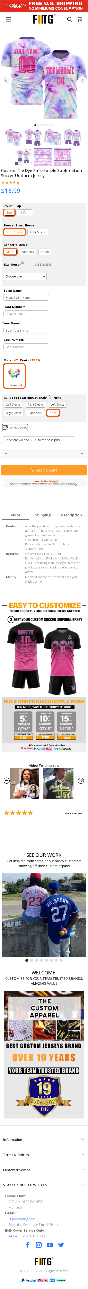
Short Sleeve (14, 232)
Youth (45, 252)
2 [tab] (38, 125)
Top (9, 213)
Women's (27, 252)
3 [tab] (41, 125)
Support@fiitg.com (21, 1219)
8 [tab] (61, 960)
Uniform (25, 213)
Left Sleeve (13, 404)
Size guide (43, 264)
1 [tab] (35, 125)
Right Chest (13, 413)
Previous (6, 80)
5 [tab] (47, 125)
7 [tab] (53, 125)
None (53, 413)
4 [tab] (44, 125)
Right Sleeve (35, 404)
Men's (10, 252)
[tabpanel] (44, 78)
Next (82, 80)
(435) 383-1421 (20, 1236)
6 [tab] (50, 125)
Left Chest (57, 404)
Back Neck (35, 413)
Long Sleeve (38, 232)
